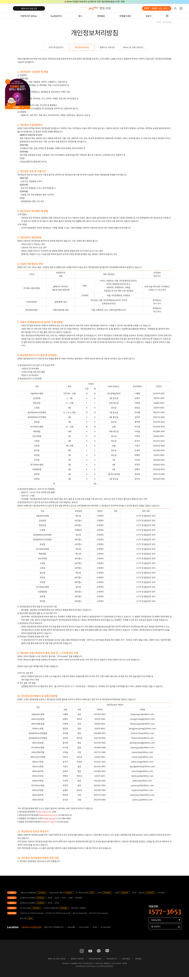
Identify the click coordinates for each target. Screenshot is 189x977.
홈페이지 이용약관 (107, 47)
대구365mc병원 (25, 908)
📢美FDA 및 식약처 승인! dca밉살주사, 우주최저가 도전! (94, 2)
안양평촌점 (78, 898)
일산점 (57, 898)
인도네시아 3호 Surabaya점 (98, 913)
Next (10, 9)
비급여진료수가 (111, 958)
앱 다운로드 (156, 926)
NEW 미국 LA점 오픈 (29, 8)
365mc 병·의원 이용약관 (133, 47)
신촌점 (99, 892)
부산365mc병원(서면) (51, 908)
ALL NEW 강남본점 (82, 892)
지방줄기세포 (125, 15)
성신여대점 (161, 892)
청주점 (50, 903)
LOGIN (175, 8)
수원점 (63, 898)
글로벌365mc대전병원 (27, 903)
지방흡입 (101, 15)
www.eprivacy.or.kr (48, 815)
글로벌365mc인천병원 (27, 898)
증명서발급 (126, 958)
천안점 (57, 903)
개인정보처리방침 (81, 47)
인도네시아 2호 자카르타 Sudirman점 (58, 913)
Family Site (156, 920)
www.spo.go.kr (50, 818)
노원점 (117, 892)
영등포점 (141, 892)
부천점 (70, 898)
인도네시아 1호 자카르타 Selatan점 (31, 913)
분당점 (50, 898)
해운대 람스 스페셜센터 (78, 908)
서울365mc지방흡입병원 (28, 892)
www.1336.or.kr (43, 811)
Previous (10, 7)
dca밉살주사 (56, 15)
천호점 (134, 892)
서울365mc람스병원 (56, 892)
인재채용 (138, 958)
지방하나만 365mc (28, 15)
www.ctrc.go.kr (49, 821)
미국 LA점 (23, 918)
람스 (80, 15)
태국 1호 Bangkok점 (80, 913)
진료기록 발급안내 (55, 47)
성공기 (148, 15)
